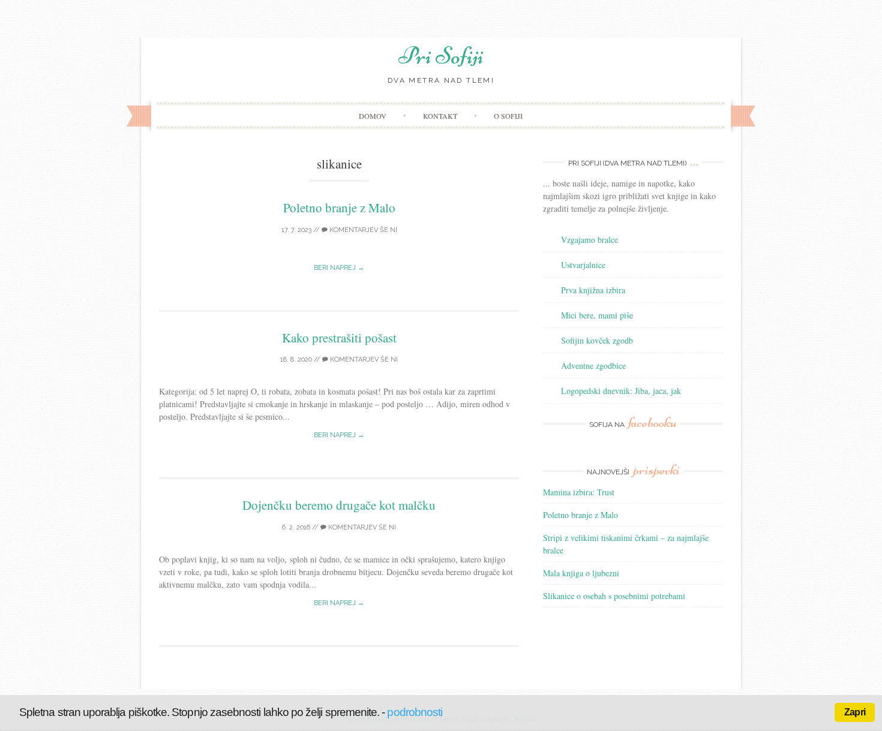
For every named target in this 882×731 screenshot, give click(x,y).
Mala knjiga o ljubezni (581, 573)
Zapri (854, 712)
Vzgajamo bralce (589, 239)
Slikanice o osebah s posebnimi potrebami (614, 595)
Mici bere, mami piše (597, 315)
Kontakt (440, 116)
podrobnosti (414, 712)
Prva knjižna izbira (593, 290)
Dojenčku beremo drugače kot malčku (339, 505)
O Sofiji (508, 116)
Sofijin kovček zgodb (597, 340)
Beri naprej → (339, 268)
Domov (372, 116)
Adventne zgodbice (593, 365)
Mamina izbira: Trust (578, 492)
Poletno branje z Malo (339, 207)
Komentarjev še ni (362, 230)
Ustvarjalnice (583, 264)
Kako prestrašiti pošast (339, 337)
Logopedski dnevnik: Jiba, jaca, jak (621, 390)
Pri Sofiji (441, 55)
